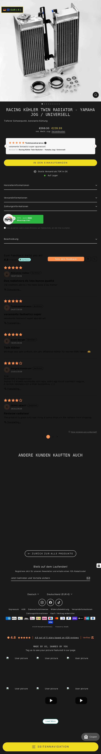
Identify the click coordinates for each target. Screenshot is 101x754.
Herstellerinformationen (16, 185)
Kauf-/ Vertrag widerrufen (62, 613)
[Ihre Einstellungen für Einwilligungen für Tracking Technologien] (99, 565)
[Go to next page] (58, 437)
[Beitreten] (88, 578)
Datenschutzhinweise (38, 609)
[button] (50, 146)
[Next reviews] (95, 146)
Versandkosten (58, 131)
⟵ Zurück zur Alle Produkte (50, 553)
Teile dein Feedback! (66, 259)
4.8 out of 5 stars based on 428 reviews (57, 637)
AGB (23, 609)
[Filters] (88, 259)
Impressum (14, 609)
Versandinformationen (15, 197)
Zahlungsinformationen (16, 206)
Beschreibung (11, 239)
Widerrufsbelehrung (60, 609)
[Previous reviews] (6, 146)
